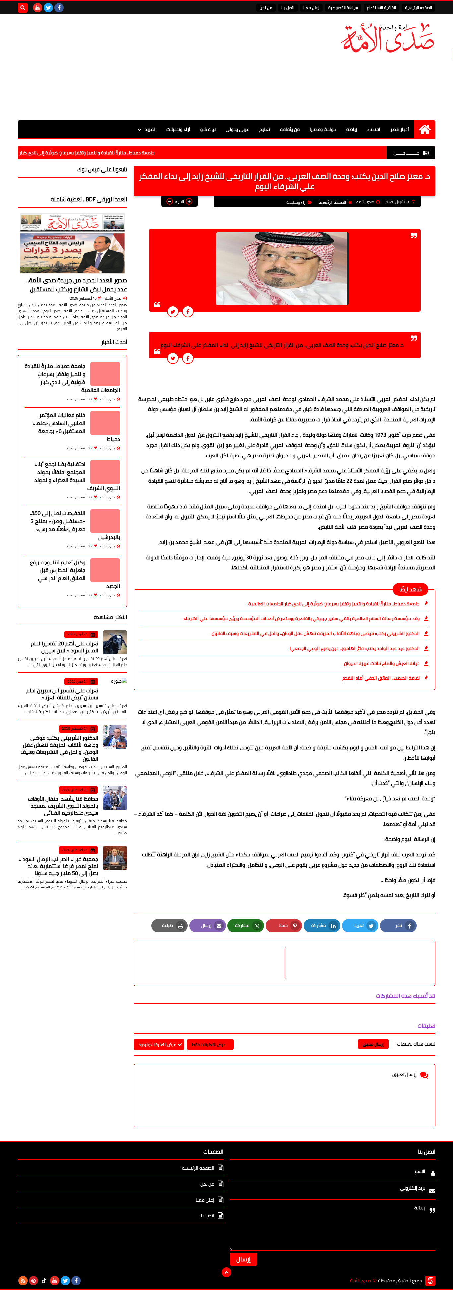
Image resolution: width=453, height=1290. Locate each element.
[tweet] (173, 311)
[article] (213, 963)
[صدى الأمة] (387, 38)
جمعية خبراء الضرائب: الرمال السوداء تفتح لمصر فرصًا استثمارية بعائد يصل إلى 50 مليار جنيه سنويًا (58, 866)
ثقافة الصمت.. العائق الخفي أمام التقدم (381, 678)
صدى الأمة (113, 298)
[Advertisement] (138, 67)
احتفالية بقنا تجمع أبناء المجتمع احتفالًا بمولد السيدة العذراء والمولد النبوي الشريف (77, 476)
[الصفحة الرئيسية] (424, 129)
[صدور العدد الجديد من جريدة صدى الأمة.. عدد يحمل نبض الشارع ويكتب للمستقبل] (72, 243)
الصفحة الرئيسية (418, 7)
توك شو (208, 129)
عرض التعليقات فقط (209, 1044)
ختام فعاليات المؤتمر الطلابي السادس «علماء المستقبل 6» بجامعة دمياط (76, 427)
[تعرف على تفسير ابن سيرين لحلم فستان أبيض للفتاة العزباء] (115, 690)
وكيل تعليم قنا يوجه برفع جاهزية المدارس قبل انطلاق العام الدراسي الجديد (75, 574)
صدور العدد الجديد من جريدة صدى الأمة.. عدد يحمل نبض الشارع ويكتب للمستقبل (76, 285)
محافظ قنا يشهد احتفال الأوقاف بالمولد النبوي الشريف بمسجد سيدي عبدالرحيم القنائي (63, 806)
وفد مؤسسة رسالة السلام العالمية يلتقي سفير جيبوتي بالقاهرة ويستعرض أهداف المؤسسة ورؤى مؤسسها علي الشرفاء (301, 618)
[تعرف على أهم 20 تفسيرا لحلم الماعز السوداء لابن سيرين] (115, 642)
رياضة (351, 129)
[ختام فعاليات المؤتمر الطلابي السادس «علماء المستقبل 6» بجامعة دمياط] (105, 423)
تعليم (264, 129)
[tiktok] (44, 1280)
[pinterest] (33, 1280)
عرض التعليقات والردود (157, 1044)
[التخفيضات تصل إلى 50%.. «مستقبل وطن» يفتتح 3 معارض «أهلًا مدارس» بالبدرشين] (105, 521)
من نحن (266, 7)
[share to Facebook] (188, 311)
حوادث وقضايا (323, 129)
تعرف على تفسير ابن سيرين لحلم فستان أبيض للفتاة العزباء (62, 693)
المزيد (151, 129)
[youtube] (37, 7)
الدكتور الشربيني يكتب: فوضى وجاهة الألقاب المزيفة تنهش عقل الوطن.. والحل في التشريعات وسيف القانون (316, 633)
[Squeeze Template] (430, 1281)
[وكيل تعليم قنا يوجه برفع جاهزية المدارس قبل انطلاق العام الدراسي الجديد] (105, 570)
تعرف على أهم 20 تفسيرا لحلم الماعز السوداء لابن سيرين (64, 646)
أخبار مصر (399, 129)
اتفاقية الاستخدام (381, 7)
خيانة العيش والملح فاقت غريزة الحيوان (382, 663)
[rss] (23, 1280)
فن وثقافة (290, 129)
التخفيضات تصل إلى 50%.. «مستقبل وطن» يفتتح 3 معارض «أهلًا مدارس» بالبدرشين (75, 525)
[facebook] (59, 7)
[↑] (226, 1272)
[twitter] (48, 7)
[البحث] (23, 8)
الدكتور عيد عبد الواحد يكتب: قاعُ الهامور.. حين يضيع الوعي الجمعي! (355, 648)
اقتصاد (373, 129)
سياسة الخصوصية (343, 7)
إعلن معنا (311, 7)
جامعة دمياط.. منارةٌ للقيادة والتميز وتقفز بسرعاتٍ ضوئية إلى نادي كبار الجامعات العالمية (99, 152)
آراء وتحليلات (178, 129)
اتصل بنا (287, 7)
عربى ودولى (237, 129)
